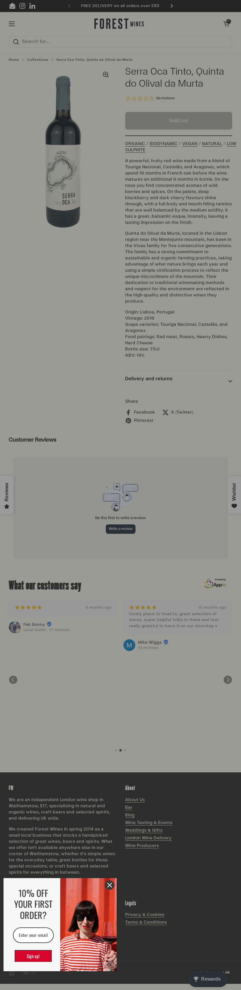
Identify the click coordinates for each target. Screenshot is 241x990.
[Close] (110, 885)
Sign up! (33, 956)
